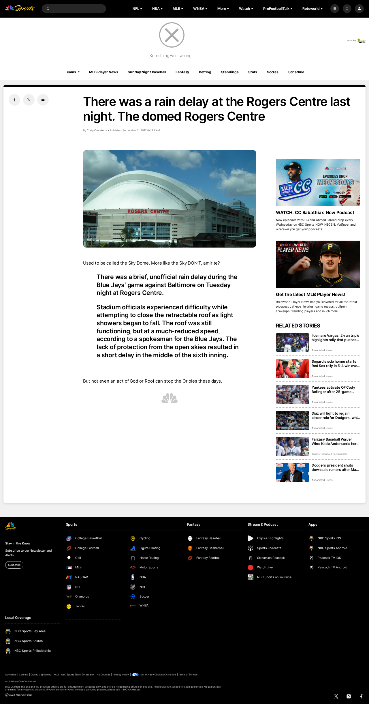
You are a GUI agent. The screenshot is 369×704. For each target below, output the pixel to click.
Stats (252, 72)
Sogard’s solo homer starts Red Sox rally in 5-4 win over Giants (335, 363)
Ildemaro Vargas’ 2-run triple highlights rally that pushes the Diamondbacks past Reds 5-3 (335, 337)
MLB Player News (103, 72)
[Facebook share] (14, 100)
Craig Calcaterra (97, 130)
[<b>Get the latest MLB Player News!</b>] (318, 264)
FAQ (56, 674)
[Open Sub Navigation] (142, 9)
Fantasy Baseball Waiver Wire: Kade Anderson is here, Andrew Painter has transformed (336, 441)
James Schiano (321, 454)
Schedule (296, 72)
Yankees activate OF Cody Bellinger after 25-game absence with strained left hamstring (333, 389)
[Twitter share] (29, 100)
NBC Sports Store (71, 674)
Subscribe (14, 564)
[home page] (20, 9)
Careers (23, 674)
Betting (205, 72)
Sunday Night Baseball (147, 72)
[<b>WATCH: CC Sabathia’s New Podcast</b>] (318, 182)
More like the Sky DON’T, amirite (184, 263)
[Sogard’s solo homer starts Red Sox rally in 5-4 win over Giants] (292, 368)
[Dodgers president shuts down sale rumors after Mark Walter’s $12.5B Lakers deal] (292, 472)
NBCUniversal (28, 681)
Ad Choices (103, 674)
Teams (70, 72)
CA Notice (170, 674)
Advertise (10, 674)
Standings (230, 72)
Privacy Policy (121, 674)
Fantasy (182, 72)
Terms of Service (187, 674)
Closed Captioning (41, 674)
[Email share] (43, 100)
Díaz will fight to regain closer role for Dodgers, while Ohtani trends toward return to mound (336, 415)
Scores (272, 72)
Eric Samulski (339, 454)
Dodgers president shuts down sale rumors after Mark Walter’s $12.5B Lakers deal (335, 467)
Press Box (88, 674)
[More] (334, 8)
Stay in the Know (17, 543)
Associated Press (322, 350)
